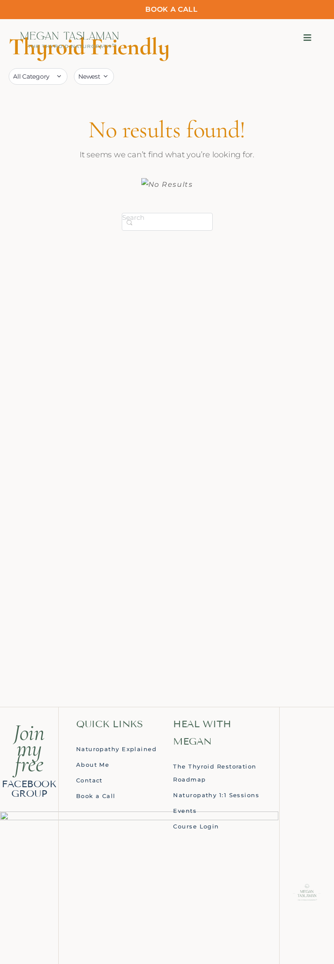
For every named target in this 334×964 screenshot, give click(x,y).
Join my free (29, 748)
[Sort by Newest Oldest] (94, 76)
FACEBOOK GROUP (29, 788)
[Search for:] (167, 221)
